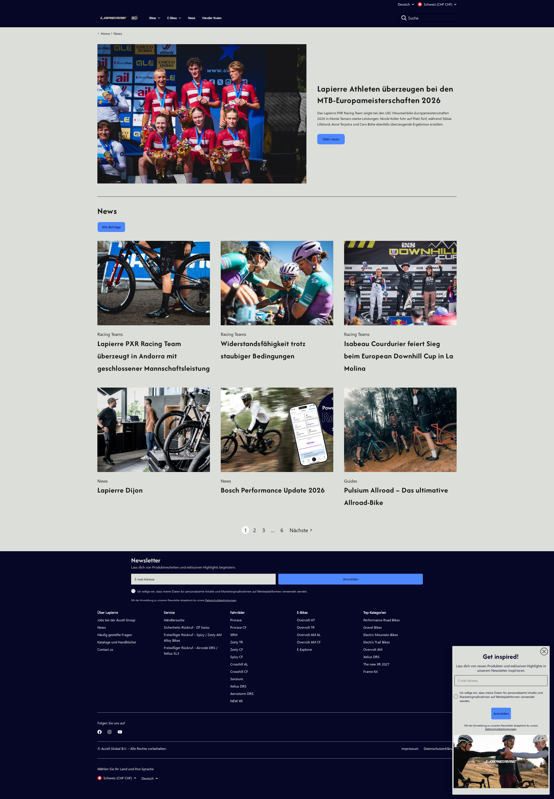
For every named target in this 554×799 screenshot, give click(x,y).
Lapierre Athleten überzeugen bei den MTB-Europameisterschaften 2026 (385, 94)
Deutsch (404, 4)
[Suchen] (404, 18)
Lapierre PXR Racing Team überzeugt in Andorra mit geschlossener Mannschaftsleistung (153, 355)
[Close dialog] (544, 651)
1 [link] (245, 530)
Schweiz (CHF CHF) (438, 4)
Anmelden (350, 579)
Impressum (410, 748)
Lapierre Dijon (120, 490)
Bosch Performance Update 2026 (273, 490)
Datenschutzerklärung (440, 748)
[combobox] (428, 18)
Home (105, 33)
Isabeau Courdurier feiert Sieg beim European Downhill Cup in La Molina (398, 355)
